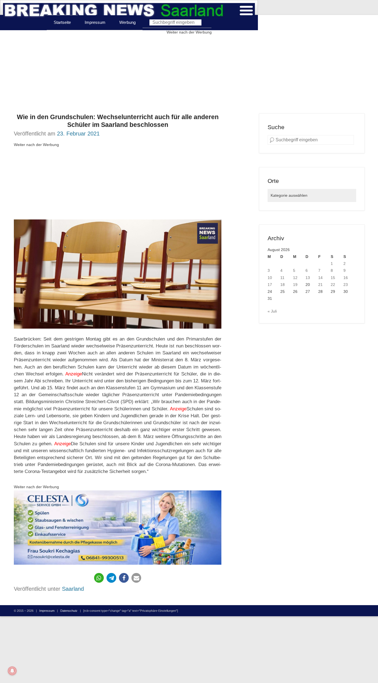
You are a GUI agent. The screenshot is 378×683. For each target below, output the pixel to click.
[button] (99, 578)
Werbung (127, 22)
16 (345, 277)
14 (320, 277)
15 (333, 277)
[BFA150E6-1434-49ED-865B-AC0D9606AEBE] (117, 527)
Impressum (95, 22)
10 (270, 277)
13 (307, 277)
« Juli (272, 311)
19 (295, 284)
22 (333, 284)
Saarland (73, 589)
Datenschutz (68, 610)
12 (295, 277)
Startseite (62, 22)
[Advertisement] (189, 74)
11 (282, 277)
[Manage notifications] (12, 670)
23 (345, 284)
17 (270, 284)
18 (282, 284)
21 (320, 284)
